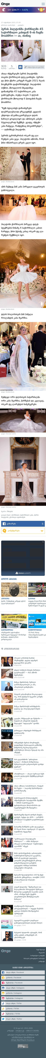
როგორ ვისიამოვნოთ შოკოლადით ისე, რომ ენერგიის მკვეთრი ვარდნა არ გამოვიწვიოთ (23, 698)
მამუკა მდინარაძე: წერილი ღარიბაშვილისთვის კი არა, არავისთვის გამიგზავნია (23, 686)
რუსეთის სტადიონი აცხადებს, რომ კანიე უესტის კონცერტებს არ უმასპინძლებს (23, 936)
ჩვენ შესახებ (41, 949)
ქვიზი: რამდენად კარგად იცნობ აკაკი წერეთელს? (13, 594)
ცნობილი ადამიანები (8, 25)
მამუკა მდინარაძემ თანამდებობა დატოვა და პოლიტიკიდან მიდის (23, 710)
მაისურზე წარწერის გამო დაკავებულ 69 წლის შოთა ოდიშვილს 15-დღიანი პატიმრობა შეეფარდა (23, 830)
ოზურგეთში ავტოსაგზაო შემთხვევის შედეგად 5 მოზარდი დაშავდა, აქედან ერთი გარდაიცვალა (13, 627)
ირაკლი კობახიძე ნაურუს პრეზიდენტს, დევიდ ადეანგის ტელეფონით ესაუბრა (23, 662)
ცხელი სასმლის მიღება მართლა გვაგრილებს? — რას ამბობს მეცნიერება (23, 674)
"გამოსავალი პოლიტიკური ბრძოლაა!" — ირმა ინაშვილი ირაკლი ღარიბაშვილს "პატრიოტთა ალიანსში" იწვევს (23, 844)
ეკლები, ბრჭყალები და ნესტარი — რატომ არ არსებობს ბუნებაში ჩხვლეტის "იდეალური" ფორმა (23, 722)
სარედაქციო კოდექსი (37, 955)
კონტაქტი (42, 961)
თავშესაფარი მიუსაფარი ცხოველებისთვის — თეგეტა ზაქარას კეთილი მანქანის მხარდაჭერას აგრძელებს (23, 911)
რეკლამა (42, 952)
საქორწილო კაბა (26, 515)
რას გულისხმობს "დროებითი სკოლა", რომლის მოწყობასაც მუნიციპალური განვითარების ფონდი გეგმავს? (23, 764)
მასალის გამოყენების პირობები (34, 958)
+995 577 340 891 (32, 1031)
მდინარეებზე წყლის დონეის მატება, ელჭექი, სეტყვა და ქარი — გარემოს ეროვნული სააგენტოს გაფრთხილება (23, 818)
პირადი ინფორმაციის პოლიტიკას (22, 1040)
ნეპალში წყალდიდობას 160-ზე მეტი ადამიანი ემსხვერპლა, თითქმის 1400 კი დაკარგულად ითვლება (23, 878)
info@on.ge (20, 1031)
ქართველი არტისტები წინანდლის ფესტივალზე (23, 734)
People (10, 511)
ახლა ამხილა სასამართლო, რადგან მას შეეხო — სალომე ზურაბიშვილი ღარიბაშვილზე (23, 790)
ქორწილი (15, 515)
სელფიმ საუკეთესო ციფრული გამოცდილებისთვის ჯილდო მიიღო (23, 924)
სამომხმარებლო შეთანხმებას (22, 1037)
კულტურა (21, 25)
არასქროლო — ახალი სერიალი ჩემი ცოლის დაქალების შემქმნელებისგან (23, 777)
